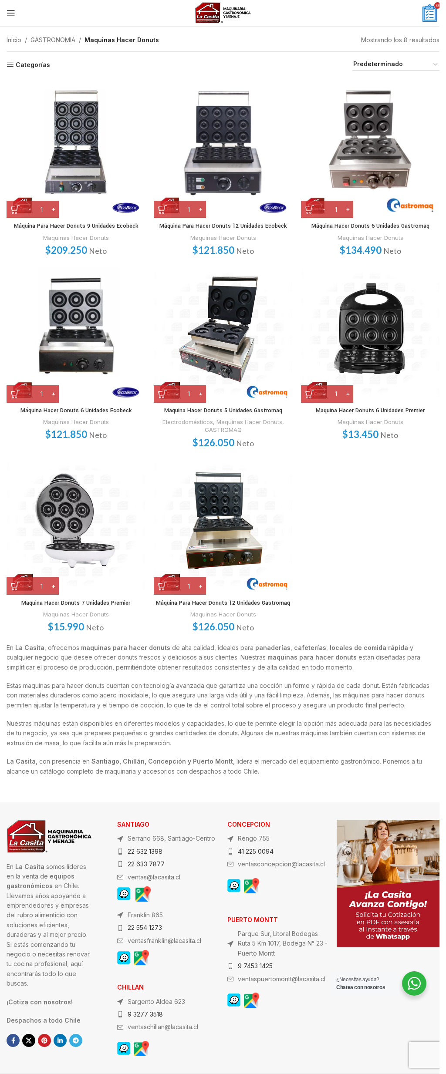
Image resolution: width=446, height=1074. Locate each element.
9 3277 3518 (145, 1014)
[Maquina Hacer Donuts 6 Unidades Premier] (370, 333)
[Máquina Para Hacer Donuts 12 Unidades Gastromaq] (223, 525)
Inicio (14, 40)
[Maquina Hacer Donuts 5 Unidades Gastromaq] (223, 333)
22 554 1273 (145, 927)
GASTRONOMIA (52, 40)
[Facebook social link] (13, 1040)
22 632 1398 (145, 851)
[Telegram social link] (75, 1040)
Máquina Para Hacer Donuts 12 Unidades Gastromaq (223, 603)
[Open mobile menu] (11, 13)
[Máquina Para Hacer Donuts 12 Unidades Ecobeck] (223, 149)
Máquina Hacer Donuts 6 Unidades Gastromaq (370, 226)
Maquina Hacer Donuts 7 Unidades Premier (75, 603)
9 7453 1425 (255, 966)
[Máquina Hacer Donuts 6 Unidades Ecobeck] (76, 333)
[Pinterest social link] (44, 1040)
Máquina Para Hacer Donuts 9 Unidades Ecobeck (76, 226)
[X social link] (28, 1040)
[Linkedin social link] (60, 1040)
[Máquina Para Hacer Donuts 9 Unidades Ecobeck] (76, 149)
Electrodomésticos (187, 421)
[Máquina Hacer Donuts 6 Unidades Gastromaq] (370, 149)
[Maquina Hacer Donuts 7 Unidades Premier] (76, 525)
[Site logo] (223, 12)
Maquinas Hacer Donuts (76, 237)
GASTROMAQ (223, 429)
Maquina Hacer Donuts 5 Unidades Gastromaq (223, 410)
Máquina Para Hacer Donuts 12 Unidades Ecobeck (223, 226)
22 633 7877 (146, 864)
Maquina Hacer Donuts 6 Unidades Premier (370, 410)
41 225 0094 (256, 851)
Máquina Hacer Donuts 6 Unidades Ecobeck (76, 410)
